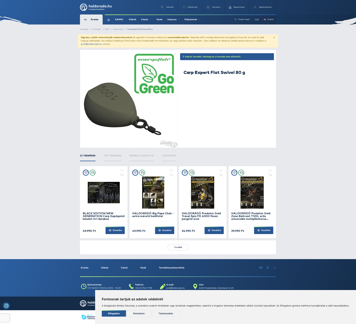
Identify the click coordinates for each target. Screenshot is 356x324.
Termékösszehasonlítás (171, 268)
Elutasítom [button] (139, 313)
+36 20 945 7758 (143, 288)
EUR (257, 20)
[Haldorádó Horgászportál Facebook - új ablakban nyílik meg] (267, 267)
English (271, 19)
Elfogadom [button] (114, 313)
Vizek (159, 19)
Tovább (178, 247)
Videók (132, 19)
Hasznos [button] (172, 19)
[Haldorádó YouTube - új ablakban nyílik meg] (261, 267)
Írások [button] (144, 19)
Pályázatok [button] (191, 19)
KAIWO (119, 19)
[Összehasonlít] (122, 175)
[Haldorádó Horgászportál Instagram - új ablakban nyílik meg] (274, 267)
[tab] (88, 157)
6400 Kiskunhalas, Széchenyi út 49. (216, 288)
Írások (124, 268)
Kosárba (117, 230)
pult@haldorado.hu (91, 44)
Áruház (84, 268)
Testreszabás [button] (166, 313)
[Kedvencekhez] (122, 171)
